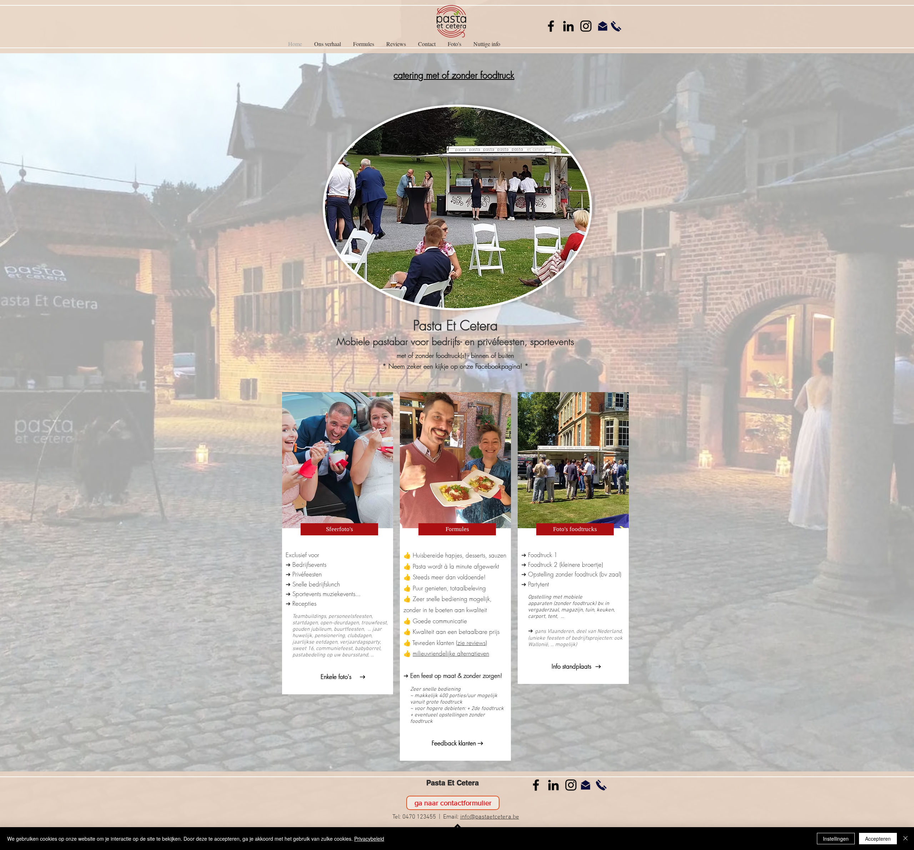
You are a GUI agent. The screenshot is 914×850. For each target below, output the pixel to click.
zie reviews (471, 643)
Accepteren (878, 838)
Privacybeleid (369, 838)
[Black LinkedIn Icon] (568, 26)
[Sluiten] (905, 838)
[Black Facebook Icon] (550, 26)
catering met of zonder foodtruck (454, 75)
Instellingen (836, 838)
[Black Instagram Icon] (585, 26)
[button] (454, 44)
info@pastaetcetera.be (489, 817)
